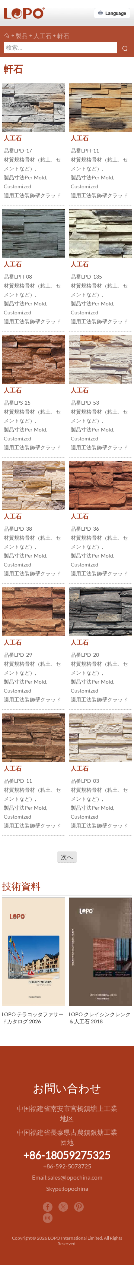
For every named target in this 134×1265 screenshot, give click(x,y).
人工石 (42, 36)
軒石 (63, 36)
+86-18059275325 (67, 1155)
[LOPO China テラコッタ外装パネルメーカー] (7, 36)
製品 (22, 36)
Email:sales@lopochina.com (67, 1177)
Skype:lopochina (67, 1188)
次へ (67, 856)
